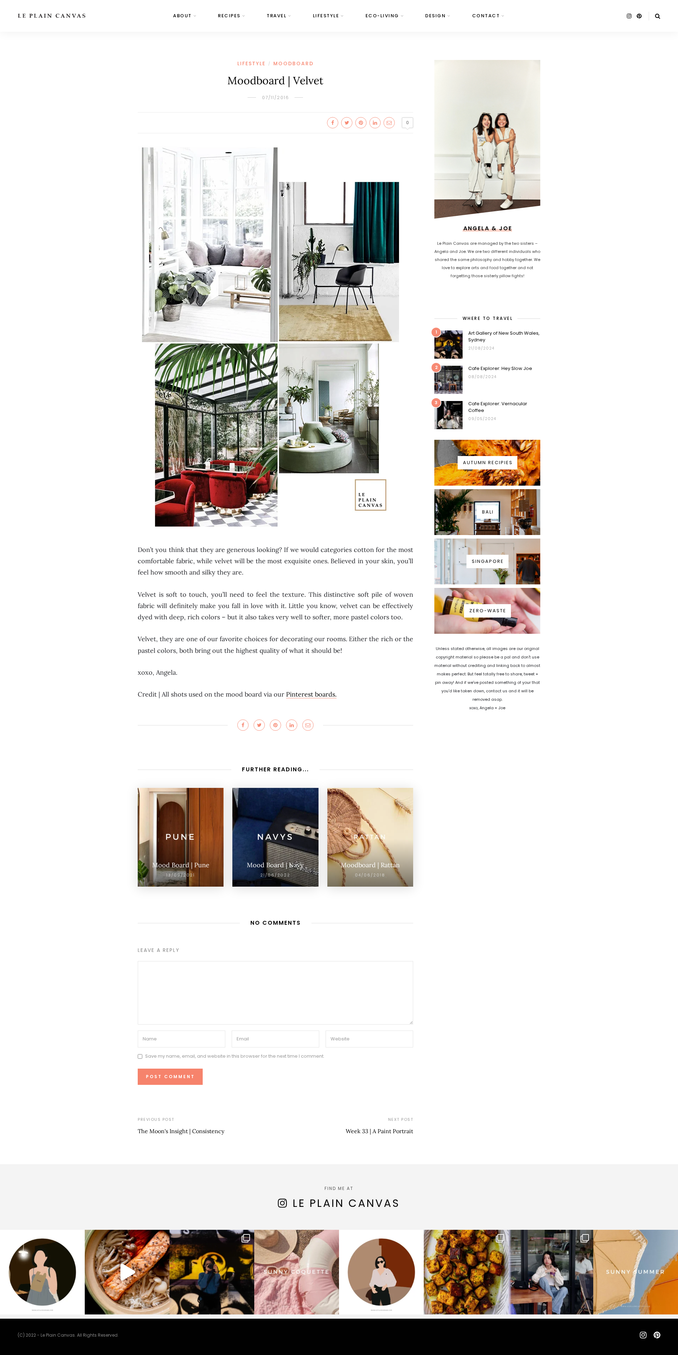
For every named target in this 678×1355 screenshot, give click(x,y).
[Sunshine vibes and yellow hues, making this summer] (635, 1272)
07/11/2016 (275, 98)
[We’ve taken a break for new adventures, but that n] (551, 1272)
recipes (229, 15)
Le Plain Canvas (346, 1203)
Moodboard (293, 63)
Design (435, 15)
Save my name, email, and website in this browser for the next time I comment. (235, 1056)
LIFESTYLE (326, 15)
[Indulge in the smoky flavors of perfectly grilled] (466, 1272)
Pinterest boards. (311, 694)
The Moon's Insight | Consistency (181, 1131)
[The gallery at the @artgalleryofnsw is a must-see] (212, 1272)
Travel (276, 15)
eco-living (382, 15)
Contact (486, 15)
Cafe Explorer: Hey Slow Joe (500, 368)
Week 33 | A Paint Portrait (379, 1131)
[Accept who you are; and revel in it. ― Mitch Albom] (381, 1272)
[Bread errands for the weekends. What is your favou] (42, 1272)
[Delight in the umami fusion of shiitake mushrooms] (127, 1272)
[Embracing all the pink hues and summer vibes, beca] (296, 1272)
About (182, 15)
